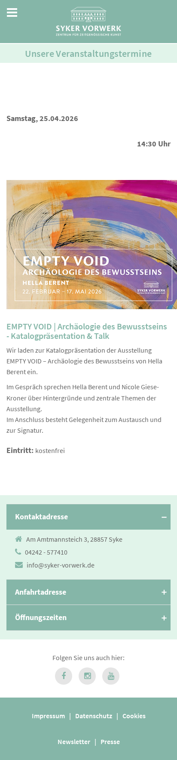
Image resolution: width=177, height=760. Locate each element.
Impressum (48, 715)
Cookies (134, 715)
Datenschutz (93, 715)
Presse (110, 741)
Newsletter (74, 741)
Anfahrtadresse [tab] (40, 592)
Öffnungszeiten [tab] (41, 617)
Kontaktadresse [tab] (41, 516)
